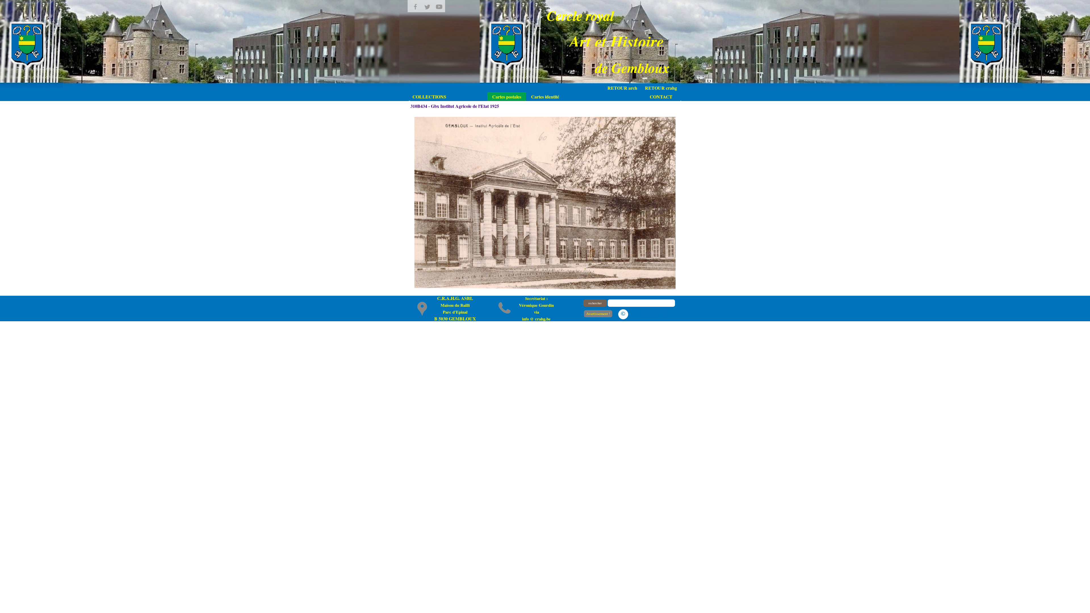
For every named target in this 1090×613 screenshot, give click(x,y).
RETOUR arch (622, 88)
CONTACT (661, 96)
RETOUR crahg (661, 88)
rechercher (595, 303)
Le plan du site (653, 313)
